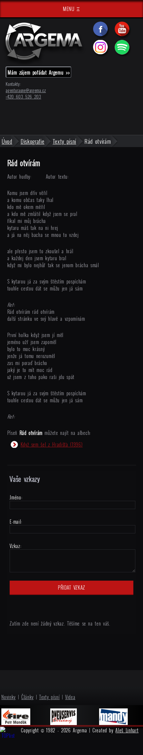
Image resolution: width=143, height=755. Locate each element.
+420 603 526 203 (23, 97)
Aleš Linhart (126, 730)
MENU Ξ (71, 8)
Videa (70, 696)
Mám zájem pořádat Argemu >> (39, 72)
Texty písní (49, 696)
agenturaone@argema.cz (26, 90)
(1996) (52, 444)
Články (27, 696)
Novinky (8, 696)
